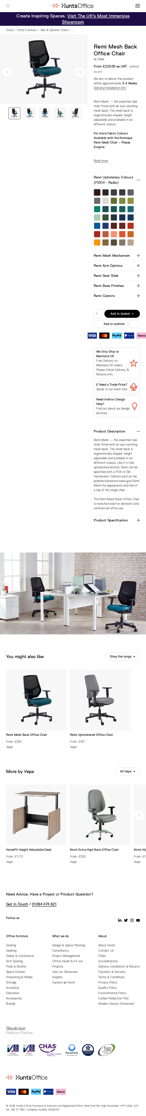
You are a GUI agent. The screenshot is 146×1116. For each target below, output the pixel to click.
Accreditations (108, 961)
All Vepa (125, 771)
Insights (57, 977)
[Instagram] (132, 920)
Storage (11, 982)
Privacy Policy (107, 982)
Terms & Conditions (111, 977)
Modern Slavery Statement (116, 1003)
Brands (10, 1003)
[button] (7, 72)
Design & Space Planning (68, 945)
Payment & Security (111, 972)
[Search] (8, 5)
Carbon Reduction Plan (113, 998)
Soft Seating (14, 961)
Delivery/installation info (110, 88)
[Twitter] (126, 920)
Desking (11, 950)
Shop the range (120, 656)
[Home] (72, 5)
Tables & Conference (20, 956)
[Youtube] (138, 920)
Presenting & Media (19, 977)
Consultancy (60, 950)
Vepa (101, 59)
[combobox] (8, 5)
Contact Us (106, 950)
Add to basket (120, 313)
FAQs (102, 956)
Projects (57, 966)
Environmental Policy (112, 993)
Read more (101, 160)
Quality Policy (107, 988)
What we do (60, 936)
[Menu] (137, 5)
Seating (11, 945)
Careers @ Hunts (63, 982)
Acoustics (12, 988)
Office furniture (17, 936)
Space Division (15, 972)
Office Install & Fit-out (67, 961)
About (102, 936)
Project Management (66, 956)
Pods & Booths (16, 966)
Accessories (14, 998)
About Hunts (106, 945)
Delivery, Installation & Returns (119, 966)
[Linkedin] (120, 920)
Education (12, 993)
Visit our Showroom (65, 972)
